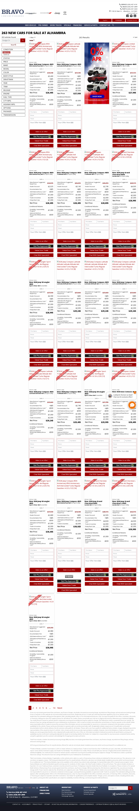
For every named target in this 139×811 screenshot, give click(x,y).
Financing (44, 790)
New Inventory (66, 790)
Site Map (47, 804)
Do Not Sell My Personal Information (65, 804)
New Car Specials (67, 794)
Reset (13, 45)
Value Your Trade (41, 141)
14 (54, 707)
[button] (30, 25)
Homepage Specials (68, 796)
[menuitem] (14, 52)
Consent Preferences (86, 804)
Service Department (90, 790)
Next (59, 707)
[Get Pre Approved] (41, 136)
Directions (45, 793)
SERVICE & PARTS (91, 787)
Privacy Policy (38, 804)
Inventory (66, 787)
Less (41, 69)
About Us (44, 787)
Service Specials (89, 794)
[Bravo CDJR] (34, 13)
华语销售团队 (118, 20)
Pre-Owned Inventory (68, 792)
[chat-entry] (132, 405)
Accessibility (26, 804)
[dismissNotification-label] (135, 392)
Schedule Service (132, 20)
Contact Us (16, 804)
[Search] (22, 40)
